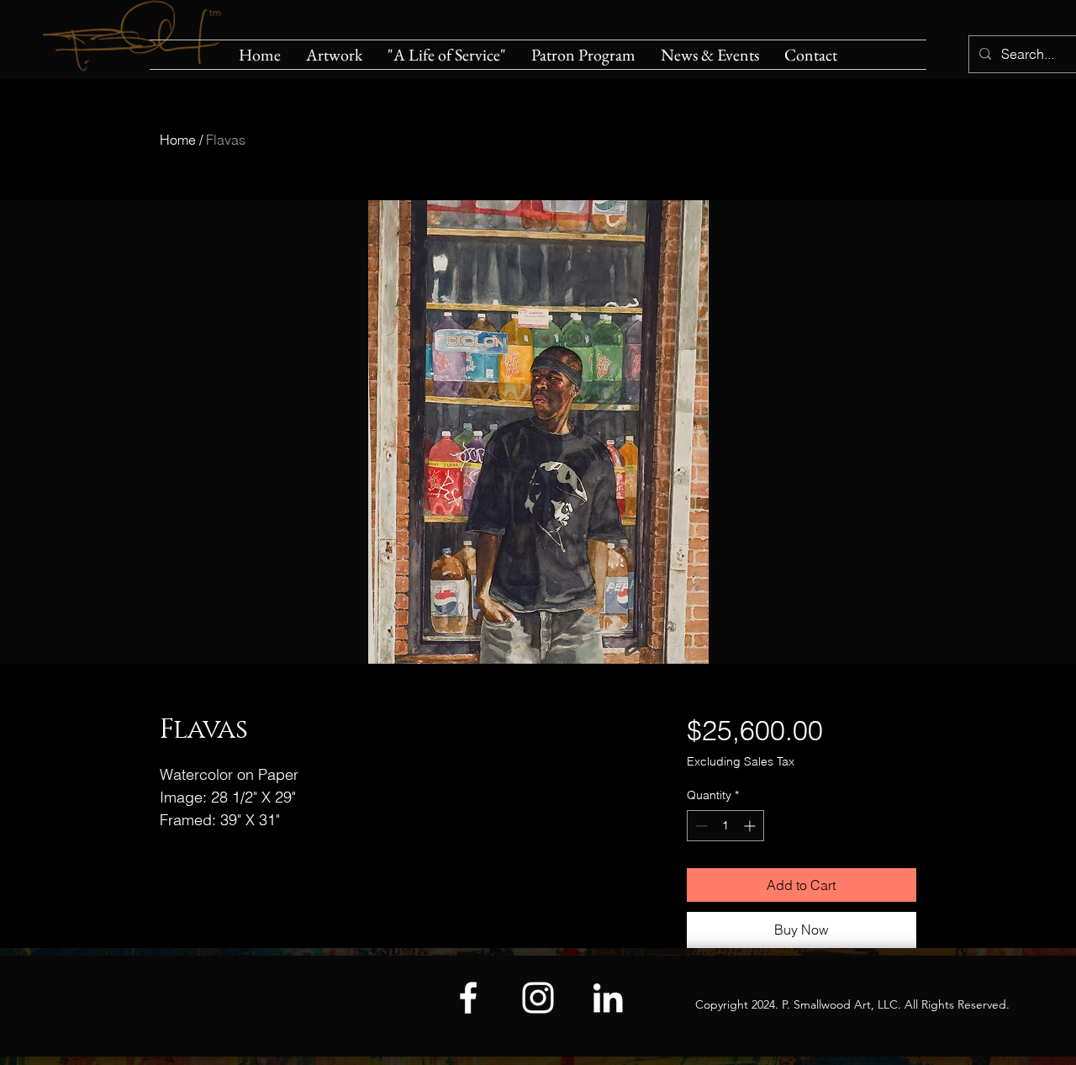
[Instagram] (538, 998)
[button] (334, 54)
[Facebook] (468, 998)
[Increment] (751, 825)
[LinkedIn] (608, 998)
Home (178, 139)
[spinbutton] (725, 825)
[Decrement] (699, 825)
